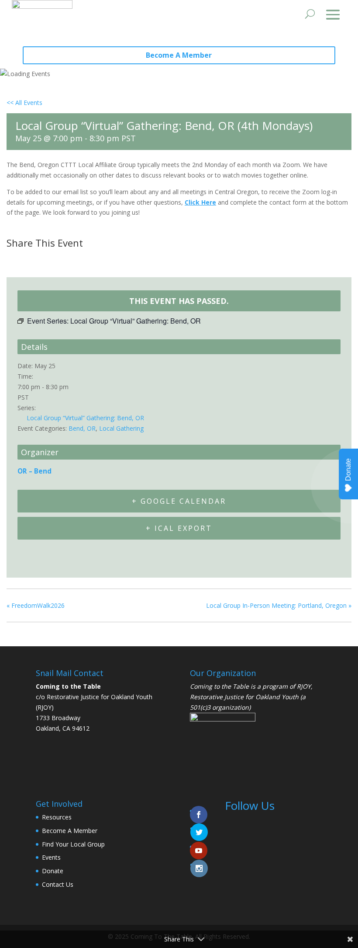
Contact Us (57, 884)
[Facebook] (16, 260)
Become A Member (179, 55)
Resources (57, 817)
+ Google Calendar (179, 501)
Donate (52, 871)
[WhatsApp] (80, 260)
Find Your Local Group (73, 844)
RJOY (304, 686)
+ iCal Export (179, 528)
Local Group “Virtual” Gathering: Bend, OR (85, 418)
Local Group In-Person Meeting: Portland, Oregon (278, 605)
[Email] (58, 260)
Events (51, 857)
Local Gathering (121, 428)
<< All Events (24, 102)
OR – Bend (34, 471)
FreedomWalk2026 (36, 605)
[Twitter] (36, 260)
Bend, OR (82, 428)
